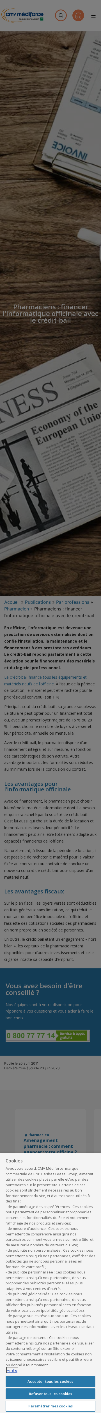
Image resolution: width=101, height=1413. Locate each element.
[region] (50, 1282)
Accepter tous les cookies (50, 1381)
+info (12, 1370)
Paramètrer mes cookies (50, 1406)
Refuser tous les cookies (50, 1393)
